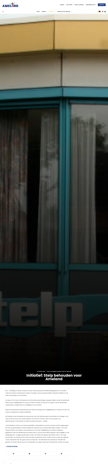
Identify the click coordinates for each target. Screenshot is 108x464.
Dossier (59, 371)
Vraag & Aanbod (79, 4)
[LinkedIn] (62, 454)
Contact (101, 4)
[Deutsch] (99, 11)
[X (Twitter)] (105, 11)
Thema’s (51, 11)
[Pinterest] (46, 454)
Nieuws (44, 11)
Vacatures (69, 4)
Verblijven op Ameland (63, 11)
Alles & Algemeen (51, 371)
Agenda (62, 4)
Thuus (38, 11)
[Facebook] (102, 11)
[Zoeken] (3, 11)
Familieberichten (90, 4)
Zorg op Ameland (66, 371)
